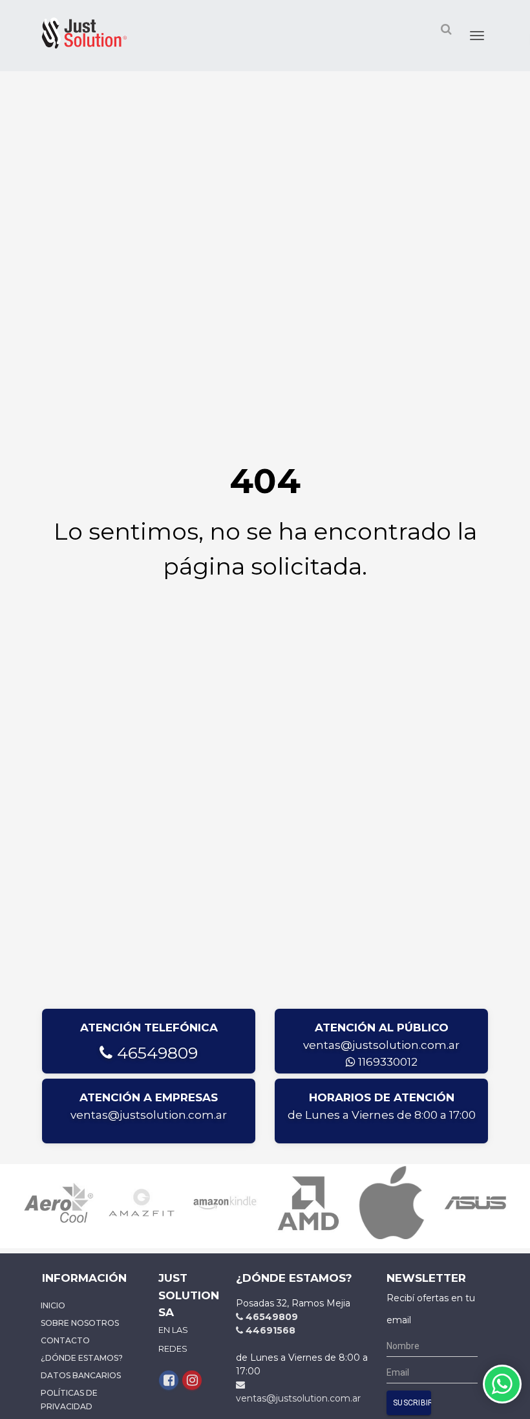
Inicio (53, 1305)
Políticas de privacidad (69, 1399)
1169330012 (386, 1061)
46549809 (155, 1052)
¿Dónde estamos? (82, 1358)
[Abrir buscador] (446, 29)
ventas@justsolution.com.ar (381, 1045)
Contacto (65, 1340)
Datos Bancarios (81, 1375)
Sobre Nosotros (80, 1323)
